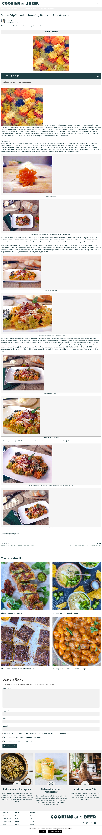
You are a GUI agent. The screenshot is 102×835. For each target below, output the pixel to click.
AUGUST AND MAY (70, 832)
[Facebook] (94, 823)
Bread (16, 9)
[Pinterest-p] (86, 823)
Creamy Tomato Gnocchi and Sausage (69, 669)
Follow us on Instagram (17, 789)
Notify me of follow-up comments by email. (23, 737)
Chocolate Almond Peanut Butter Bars (17, 669)
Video (4, 824)
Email (5, 718)
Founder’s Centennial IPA (42, 339)
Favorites (9, 9)
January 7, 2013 (12, 22)
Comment (7, 688)
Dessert (17, 824)
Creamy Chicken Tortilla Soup (65, 613)
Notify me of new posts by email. (18, 741)
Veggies (32, 824)
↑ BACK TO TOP (14, 831)
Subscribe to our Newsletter (51, 790)
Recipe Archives (7, 821)
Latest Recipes (7, 818)
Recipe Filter (6, 816)
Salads (32, 821)
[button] (97, 2)
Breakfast (17, 816)
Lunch (17, 818)
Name (5, 711)
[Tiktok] (90, 823)
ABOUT (27, 831)
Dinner (17, 821)
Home (3, 9)
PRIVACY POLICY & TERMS (57, 830)
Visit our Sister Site (85, 789)
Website (6, 726)
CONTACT (34, 831)
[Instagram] (82, 823)
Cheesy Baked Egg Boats (11, 613)
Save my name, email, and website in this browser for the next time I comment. (38, 733)
